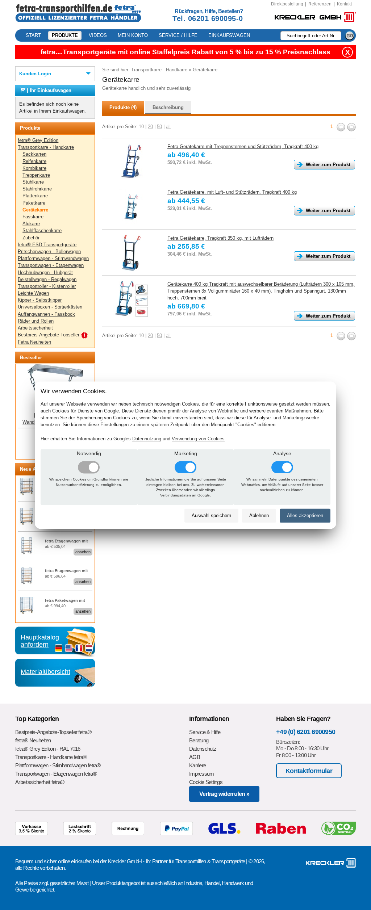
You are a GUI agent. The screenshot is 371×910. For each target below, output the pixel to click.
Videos (98, 35)
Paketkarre (33, 203)
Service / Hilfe (178, 35)
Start (33, 35)
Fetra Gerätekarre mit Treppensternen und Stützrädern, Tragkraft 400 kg (242, 146)
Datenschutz (202, 749)
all (168, 126)
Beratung (198, 740)
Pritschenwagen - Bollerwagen (49, 251)
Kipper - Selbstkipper (40, 300)
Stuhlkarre (33, 182)
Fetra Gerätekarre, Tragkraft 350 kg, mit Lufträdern (220, 238)
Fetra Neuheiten (34, 342)
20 (150, 126)
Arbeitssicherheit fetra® (39, 782)
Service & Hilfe (204, 732)
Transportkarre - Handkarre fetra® (51, 757)
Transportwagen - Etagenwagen (51, 265)
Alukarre (31, 223)
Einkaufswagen (229, 35)
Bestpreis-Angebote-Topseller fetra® (53, 732)
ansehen (83, 552)
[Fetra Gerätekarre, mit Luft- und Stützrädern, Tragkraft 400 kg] (131, 207)
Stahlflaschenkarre (42, 230)
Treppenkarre (36, 175)
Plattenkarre (35, 195)
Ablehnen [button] (259, 516)
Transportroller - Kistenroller (47, 286)
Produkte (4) (123, 107)
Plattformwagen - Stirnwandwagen (53, 258)
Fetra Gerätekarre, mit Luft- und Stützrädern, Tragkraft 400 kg (232, 192)
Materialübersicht (45, 671)
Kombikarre (34, 168)
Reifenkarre (34, 161)
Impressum (201, 774)
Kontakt (344, 4)
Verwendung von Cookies (198, 438)
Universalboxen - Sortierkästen (50, 307)
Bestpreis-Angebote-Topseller (48, 334)
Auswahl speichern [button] (211, 516)
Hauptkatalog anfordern (40, 641)
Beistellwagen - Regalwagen (47, 279)
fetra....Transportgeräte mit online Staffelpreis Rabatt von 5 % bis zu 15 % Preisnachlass (185, 52)
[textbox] (310, 35)
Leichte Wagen (33, 293)
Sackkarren (34, 154)
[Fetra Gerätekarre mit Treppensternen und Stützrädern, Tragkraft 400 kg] (131, 161)
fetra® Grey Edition (38, 140)
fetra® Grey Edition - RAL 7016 (47, 749)
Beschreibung (168, 107)
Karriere (197, 765)
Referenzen (320, 4)
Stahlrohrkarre (37, 189)
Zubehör (30, 237)
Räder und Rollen (36, 321)
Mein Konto (133, 35)
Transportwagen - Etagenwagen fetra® (56, 774)
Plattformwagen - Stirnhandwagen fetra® (58, 765)
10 (141, 126)
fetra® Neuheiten (33, 740)
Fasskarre (32, 216)
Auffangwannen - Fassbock (46, 314)
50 (159, 126)
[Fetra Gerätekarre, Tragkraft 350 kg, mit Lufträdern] (131, 253)
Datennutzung (146, 438)
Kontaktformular (308, 771)
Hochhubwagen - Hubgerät (45, 272)
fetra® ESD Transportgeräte (47, 244)
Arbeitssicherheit (35, 328)
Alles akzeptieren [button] (305, 516)
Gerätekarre (35, 210)
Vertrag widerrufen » (224, 794)
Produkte (65, 35)
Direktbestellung (287, 4)
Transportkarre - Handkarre (46, 147)
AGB (194, 757)
